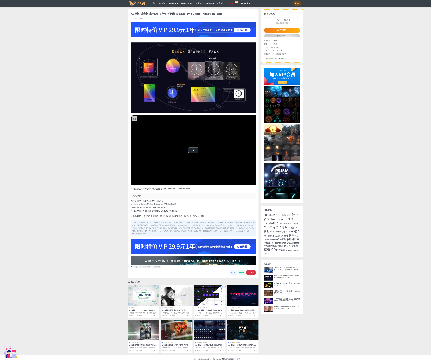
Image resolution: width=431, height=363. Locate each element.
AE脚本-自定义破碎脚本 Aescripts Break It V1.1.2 (287, 284)
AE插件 (291, 215)
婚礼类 (166, 342)
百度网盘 (283, 30)
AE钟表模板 (156, 267)
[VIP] (193, 29)
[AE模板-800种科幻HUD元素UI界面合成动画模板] (209, 330)
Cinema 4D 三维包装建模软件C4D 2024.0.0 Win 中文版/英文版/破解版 (286, 268)
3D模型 (282, 215)
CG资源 (198, 3)
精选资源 (270, 249)
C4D (290, 223)
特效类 (138, 342)
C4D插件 (281, 227)
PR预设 (266, 236)
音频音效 (296, 250)
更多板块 (244, 3)
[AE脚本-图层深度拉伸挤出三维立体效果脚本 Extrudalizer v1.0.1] (268, 301)
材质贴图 (267, 246)
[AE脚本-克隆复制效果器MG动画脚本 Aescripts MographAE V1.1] (268, 278)
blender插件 (285, 219)
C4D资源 (172, 3)
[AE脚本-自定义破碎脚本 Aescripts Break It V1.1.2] (268, 285)
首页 (155, 3)
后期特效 (292, 239)
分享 (234, 272)
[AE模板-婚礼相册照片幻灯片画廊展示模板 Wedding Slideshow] (268, 293)
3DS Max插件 (271, 214)
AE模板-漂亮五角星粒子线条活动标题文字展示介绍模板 (242, 311)
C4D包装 (295, 224)
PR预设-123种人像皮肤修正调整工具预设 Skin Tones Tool (286, 307)
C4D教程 (291, 227)
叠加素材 (281, 239)
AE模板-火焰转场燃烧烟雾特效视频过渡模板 (148, 207)
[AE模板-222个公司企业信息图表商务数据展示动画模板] (143, 295)
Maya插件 (281, 232)
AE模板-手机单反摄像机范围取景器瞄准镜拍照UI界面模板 (154, 211)
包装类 (268, 240)
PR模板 (199, 308)
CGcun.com (204, 359)
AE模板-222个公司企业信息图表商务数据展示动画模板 (143, 311)
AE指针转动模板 (145, 267)
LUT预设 (274, 232)
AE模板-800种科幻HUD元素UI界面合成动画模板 (209, 346)
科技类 (238, 342)
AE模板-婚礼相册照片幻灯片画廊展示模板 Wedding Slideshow (287, 292)
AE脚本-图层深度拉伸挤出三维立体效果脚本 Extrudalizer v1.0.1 (287, 300)
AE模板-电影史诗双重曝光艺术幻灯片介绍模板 (176, 311)
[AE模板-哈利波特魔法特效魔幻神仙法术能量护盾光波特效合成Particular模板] (143, 330)
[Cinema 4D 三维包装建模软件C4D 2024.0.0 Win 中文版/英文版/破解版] (268, 270)
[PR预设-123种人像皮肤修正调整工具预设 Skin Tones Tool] (268, 309)
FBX (270, 232)
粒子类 (232, 308)
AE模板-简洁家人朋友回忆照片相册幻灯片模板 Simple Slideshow (176, 346)
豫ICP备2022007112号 (232, 359)
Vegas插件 (277, 236)
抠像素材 (290, 243)
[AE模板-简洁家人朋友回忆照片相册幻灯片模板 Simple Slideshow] (176, 330)
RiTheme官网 (198, 216)
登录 (298, 3)
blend (272, 219)
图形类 (142, 18)
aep (136, 267)
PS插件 (271, 236)
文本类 (296, 243)
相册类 (171, 342)
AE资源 (162, 3)
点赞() (252, 272)
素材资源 (209, 3)
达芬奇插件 (281, 250)
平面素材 (277, 243)
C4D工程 (269, 227)
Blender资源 (186, 3)
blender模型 (271, 223)
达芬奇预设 (289, 250)
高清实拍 (266, 253)
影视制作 (283, 243)
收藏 (242, 272)
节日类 (238, 308)
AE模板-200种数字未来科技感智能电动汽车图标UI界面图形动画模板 (242, 346)
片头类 (171, 308)
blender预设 (284, 223)
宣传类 (166, 308)
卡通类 (274, 239)
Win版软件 (287, 235)
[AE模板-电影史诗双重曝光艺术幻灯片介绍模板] (176, 295)
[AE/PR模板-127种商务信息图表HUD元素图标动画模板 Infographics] (209, 295)
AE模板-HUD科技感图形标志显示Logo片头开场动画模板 (153, 204)
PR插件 (296, 231)
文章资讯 (220, 3)
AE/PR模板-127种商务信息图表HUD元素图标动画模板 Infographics (209, 311)
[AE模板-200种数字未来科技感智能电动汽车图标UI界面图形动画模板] (242, 330)
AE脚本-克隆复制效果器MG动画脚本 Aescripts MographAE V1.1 (286, 276)
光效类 (133, 342)
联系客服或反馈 (281, 59)
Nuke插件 (289, 232)
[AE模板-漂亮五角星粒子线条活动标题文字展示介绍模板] (242, 295)
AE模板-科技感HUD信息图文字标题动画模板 (148, 201)
